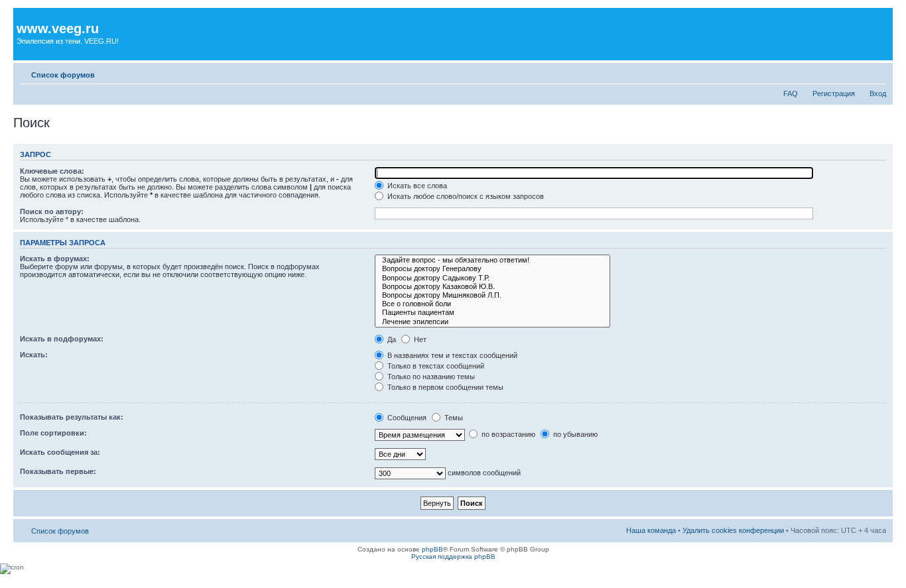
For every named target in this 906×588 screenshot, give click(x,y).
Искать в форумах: (55, 259)
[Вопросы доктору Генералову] (492, 269)
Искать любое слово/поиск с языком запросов (464, 196)
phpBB (432, 549)
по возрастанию (507, 434)
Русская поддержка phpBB (453, 556)
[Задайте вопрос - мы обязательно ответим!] (492, 260)
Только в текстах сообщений (434, 366)
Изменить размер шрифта (876, 72)
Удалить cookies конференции (733, 530)
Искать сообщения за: (60, 452)
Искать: (34, 355)
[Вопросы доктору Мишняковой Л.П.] (492, 295)
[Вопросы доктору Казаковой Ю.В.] (492, 286)
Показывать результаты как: (71, 417)
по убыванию (574, 434)
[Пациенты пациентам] (492, 312)
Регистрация (833, 93)
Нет (419, 339)
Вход (878, 93)
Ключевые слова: (52, 171)
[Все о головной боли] (492, 304)
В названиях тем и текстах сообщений (451, 355)
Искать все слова (416, 186)
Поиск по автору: (52, 211)
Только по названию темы (430, 377)
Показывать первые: (58, 471)
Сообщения (405, 418)
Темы (452, 418)
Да (390, 339)
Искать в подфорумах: (61, 339)
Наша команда (651, 530)
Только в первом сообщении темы (444, 387)
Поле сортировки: (53, 433)
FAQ (790, 93)
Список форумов (63, 75)
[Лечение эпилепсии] (492, 322)
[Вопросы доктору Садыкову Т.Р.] (492, 278)
